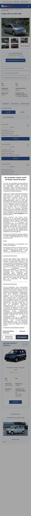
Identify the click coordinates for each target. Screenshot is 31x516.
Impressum (22, 331)
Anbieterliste (6, 333)
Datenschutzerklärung (8, 331)
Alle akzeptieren (22, 337)
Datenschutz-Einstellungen (9, 337)
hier (12, 214)
